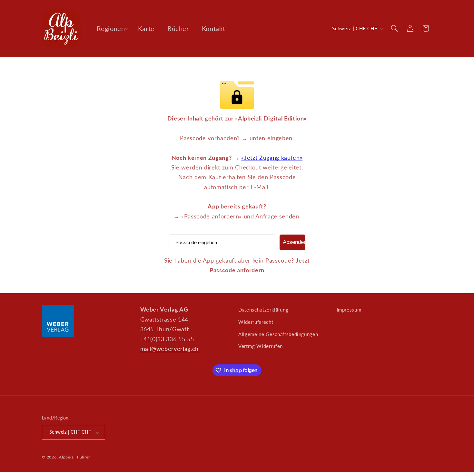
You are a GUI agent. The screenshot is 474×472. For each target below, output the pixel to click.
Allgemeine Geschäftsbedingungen (278, 334)
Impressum (349, 310)
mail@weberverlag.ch (169, 348)
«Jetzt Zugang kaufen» (271, 157)
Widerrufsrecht (255, 322)
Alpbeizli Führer (74, 457)
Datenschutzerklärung (263, 310)
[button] (110, 28)
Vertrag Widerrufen (260, 346)
